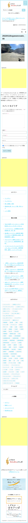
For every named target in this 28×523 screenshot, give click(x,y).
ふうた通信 (7, 211)
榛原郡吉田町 (6, 349)
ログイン (7, 402)
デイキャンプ (14, 324)
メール (4, 135)
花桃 (19, 362)
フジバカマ (11, 371)
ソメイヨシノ (6, 365)
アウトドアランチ (15, 374)
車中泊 (20, 324)
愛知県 (4, 360)
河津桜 (4, 362)
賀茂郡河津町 (15, 338)
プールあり (15, 311)
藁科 (4, 344)
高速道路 (5, 322)
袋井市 (20, 349)
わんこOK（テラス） (7, 318)
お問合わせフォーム (14, 471)
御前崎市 (21, 347)
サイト (4, 140)
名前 (4, 130)
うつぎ (11, 369)
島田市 (4, 347)
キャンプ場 (5, 324)
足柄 (16, 327)
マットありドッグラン (17, 309)
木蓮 (22, 360)
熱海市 (21, 327)
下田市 (22, 338)
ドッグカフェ (8, 201)
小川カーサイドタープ (8, 383)
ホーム (3, 18)
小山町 (4, 329)
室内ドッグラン (6, 311)
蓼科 (10, 360)
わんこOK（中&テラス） (8, 315)
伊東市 (4, 335)
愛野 (10, 347)
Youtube (17, 383)
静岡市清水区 (6, 342)
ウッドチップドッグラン (8, 306)
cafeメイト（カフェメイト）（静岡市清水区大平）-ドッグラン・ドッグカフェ (14, 277)
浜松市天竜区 (6, 356)
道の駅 (11, 322)
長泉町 (4, 331)
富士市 (10, 331)
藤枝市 (15, 344)
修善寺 (10, 335)
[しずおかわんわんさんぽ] (14, 2)
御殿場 (10, 329)
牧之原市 (14, 349)
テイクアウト (18, 318)
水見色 (20, 342)
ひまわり (17, 369)
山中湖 (10, 358)
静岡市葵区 (12, 340)
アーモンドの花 (12, 362)
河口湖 (16, 358)
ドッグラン (7, 198)
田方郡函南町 (17, 335)
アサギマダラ (6, 374)
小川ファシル (6, 378)
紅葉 (18, 371)
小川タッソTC (15, 378)
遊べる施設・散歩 (9, 203)
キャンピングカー (7, 376)
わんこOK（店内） (16, 313)
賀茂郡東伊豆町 (6, 338)
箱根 (11, 327)
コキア (22, 371)
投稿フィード (8, 405)
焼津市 (9, 344)
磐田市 (4, 351)
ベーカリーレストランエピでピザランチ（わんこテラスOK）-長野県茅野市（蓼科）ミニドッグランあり (14, 247)
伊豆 (19, 333)
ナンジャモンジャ (15, 365)
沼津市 (21, 329)
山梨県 (4, 358)
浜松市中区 (19, 351)
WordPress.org (8, 410)
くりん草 (5, 369)
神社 (17, 322)
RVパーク (5, 327)
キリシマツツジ (19, 367)
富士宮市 (17, 331)
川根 (20, 344)
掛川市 (15, 347)
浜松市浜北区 (14, 353)
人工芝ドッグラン (20, 306)
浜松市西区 (5, 353)
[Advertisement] (14, 78)
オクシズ (14, 342)
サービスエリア (6, 320)
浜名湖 (13, 356)
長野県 (21, 358)
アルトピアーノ (17, 376)
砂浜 (21, 322)
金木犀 (4, 371)
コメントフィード (9, 408)
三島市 (16, 329)
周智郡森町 (11, 351)
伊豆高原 (5, 340)
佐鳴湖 (19, 356)
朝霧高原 (5, 333)
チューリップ (6, 367)
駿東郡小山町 (13, 333)
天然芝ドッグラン (16, 304)
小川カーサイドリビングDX (9, 380)
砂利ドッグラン (6, 309)
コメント (5, 113)
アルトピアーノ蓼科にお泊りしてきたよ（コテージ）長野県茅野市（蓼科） (14, 241)
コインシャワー (6, 304)
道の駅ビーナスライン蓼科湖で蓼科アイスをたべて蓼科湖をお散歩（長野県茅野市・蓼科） (14, 235)
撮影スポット (15, 320)
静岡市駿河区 (20, 340)
